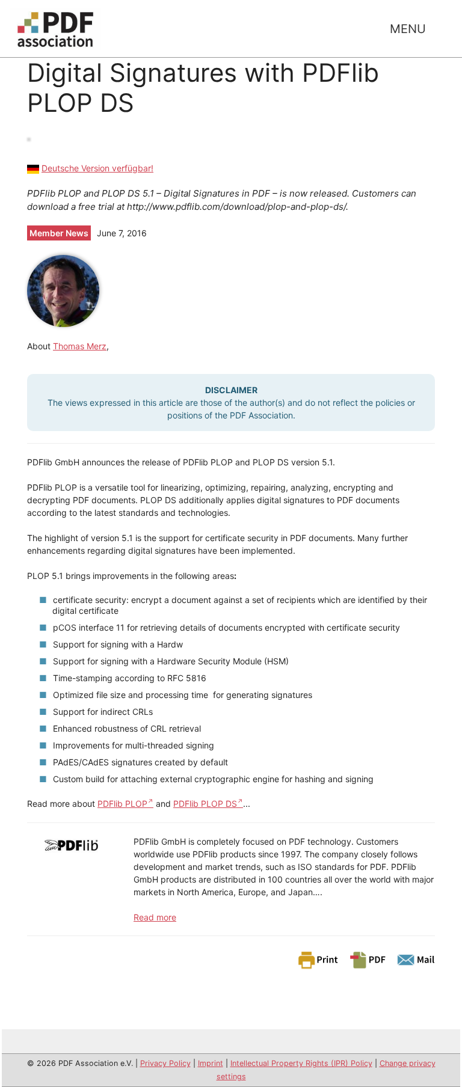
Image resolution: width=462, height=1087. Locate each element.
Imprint (210, 1063)
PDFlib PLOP (122, 803)
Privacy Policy (165, 1063)
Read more (155, 917)
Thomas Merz (79, 346)
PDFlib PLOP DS (205, 803)
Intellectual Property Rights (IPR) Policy (301, 1063)
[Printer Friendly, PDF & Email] (366, 959)
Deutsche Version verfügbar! (97, 168)
